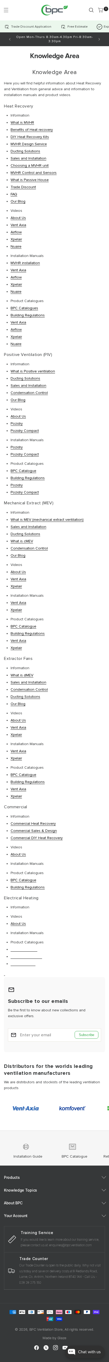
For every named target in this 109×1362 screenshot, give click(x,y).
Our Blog (18, 201)
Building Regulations (28, 315)
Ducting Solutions (25, 151)
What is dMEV (22, 675)
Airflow (16, 232)
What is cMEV (22, 541)
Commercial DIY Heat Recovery (37, 838)
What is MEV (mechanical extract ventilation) (47, 519)
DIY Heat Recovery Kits (30, 137)
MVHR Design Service (29, 144)
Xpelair (16, 239)
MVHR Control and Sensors (34, 172)
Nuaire (16, 246)
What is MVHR (22, 122)
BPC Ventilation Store (46, 1329)
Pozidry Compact (25, 430)
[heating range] (4, 973)
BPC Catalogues (24, 308)
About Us (18, 218)
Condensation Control (29, 392)
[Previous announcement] (10, 39)
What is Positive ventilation (33, 371)
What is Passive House (30, 180)
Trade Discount (23, 187)
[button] (6, 10)
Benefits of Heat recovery (32, 129)
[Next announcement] (99, 39)
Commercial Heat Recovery (33, 823)
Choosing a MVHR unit (30, 165)
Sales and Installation (28, 158)
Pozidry (17, 423)
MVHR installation (25, 263)
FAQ (14, 194)
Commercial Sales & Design (34, 830)
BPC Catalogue (23, 471)
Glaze (61, 1338)
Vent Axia (18, 225)
